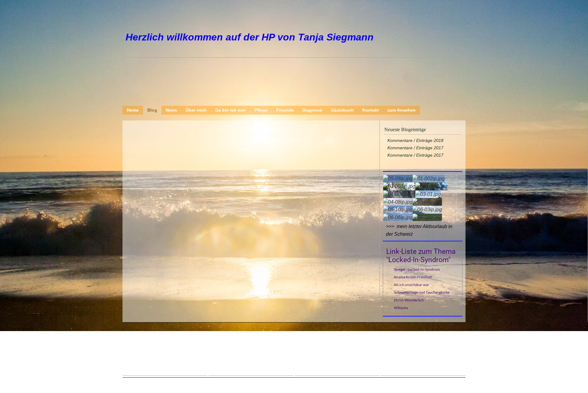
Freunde (285, 110)
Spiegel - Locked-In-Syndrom (417, 269)
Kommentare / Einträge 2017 (415, 147)
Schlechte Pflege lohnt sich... (426, 347)
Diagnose (312, 110)
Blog (152, 110)
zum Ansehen (401, 110)
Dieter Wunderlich (409, 300)
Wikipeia (401, 307)
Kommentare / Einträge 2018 (415, 140)
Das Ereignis (323, 347)
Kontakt (370, 110)
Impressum (149, 365)
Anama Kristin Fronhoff (413, 277)
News (171, 110)
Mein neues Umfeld (244, 356)
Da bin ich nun (230, 110)
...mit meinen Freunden (420, 339)
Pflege (261, 110)
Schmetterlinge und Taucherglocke (421, 292)
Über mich (196, 110)
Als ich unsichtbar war (411, 284)
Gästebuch (342, 110)
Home (133, 110)
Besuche (232, 365)
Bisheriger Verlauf (329, 356)
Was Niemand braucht (247, 347)
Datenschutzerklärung (161, 356)
